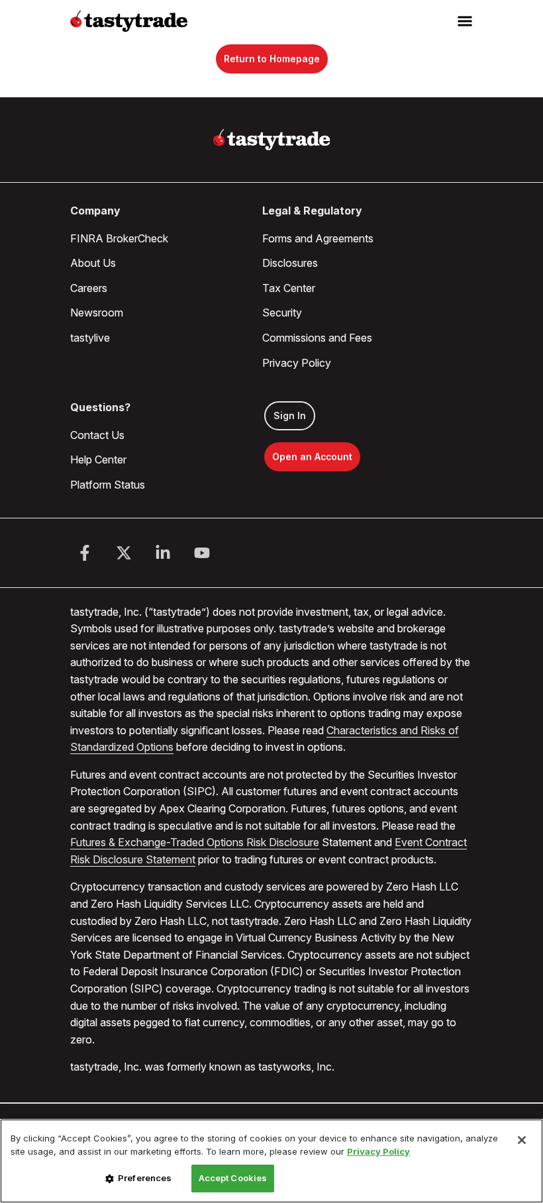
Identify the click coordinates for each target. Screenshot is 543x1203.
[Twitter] (123, 552)
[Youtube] (202, 552)
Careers (88, 288)
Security (282, 312)
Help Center (98, 459)
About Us (93, 262)
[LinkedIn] (162, 552)
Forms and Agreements (317, 238)
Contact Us (97, 435)
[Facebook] (84, 552)
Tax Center (288, 288)
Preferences (145, 1178)
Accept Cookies (233, 1178)
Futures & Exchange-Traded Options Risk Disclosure (194, 842)
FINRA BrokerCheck (119, 238)
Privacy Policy (296, 362)
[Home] (272, 139)
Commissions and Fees (317, 337)
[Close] (521, 1140)
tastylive (90, 337)
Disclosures (290, 262)
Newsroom (96, 312)
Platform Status (107, 484)
